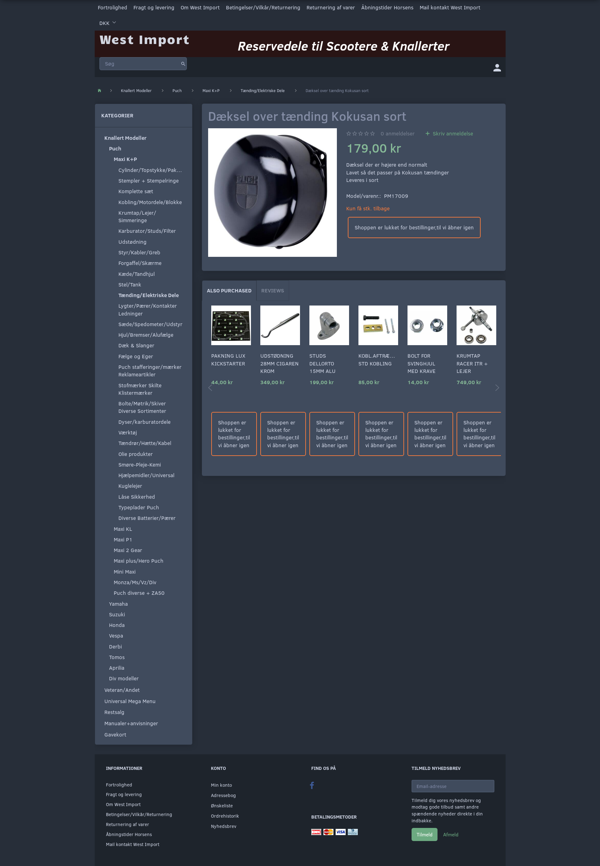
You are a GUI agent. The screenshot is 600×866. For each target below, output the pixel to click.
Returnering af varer (331, 7)
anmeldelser (398, 133)
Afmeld (450, 834)
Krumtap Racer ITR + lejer (472, 363)
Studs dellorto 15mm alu (322, 363)
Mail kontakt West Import (450, 7)
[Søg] (183, 63)
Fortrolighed (112, 7)
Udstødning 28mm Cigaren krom (279, 363)
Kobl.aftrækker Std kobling (378, 359)
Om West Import (200, 7)
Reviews (272, 290)
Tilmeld (424, 834)
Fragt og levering (153, 7)
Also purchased (229, 290)
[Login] (497, 67)
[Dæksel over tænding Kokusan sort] (272, 192)
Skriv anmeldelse (452, 133)
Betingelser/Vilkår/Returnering (263, 7)
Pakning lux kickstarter (228, 359)
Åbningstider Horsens (387, 7)
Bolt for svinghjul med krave (422, 363)
